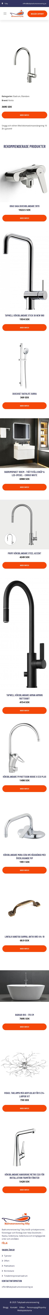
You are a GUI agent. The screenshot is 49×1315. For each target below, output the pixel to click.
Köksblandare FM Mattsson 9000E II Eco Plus (24, 776)
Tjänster (8, 1255)
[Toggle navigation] (5, 13)
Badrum (8, 37)
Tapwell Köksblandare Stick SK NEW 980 (24, 315)
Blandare (18, 37)
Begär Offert (37, 14)
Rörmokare (9, 1271)
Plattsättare (9, 1266)
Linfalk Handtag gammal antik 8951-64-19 (24, 936)
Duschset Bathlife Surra (24, 393)
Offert (6, 1260)
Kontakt (13, 1307)
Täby (6, 4)
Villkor (22, 1307)
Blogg (5, 1307)
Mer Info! (24, 115)
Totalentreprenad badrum (15, 1276)
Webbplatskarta (24, 1310)
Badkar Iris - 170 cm (24, 1014)
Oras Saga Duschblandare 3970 (24, 206)
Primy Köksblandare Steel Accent (24, 553)
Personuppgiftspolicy (36, 1307)
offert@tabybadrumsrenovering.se (34, 4)
